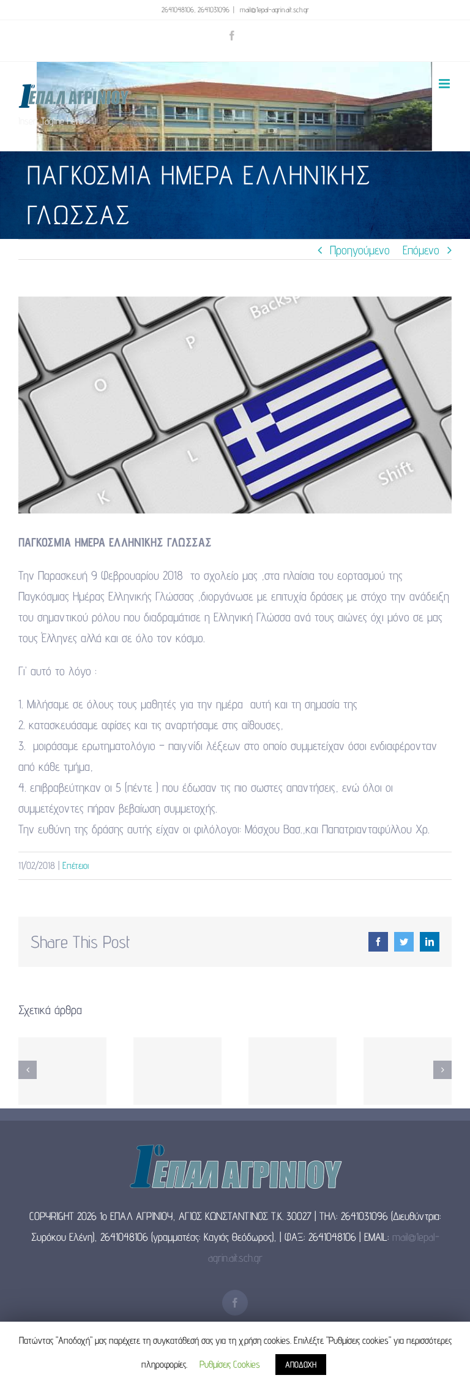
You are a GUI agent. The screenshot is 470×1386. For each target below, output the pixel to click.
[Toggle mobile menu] (445, 83)
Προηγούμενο (360, 250)
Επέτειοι (75, 865)
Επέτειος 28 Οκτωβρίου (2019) (408, 1071)
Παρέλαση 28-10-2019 (293, 1071)
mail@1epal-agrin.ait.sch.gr (273, 9)
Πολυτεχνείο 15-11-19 (178, 1071)
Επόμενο (421, 250)
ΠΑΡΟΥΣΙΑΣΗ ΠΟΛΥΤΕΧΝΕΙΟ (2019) (63, 1071)
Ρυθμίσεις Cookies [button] (230, 1364)
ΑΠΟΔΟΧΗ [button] (300, 1364)
